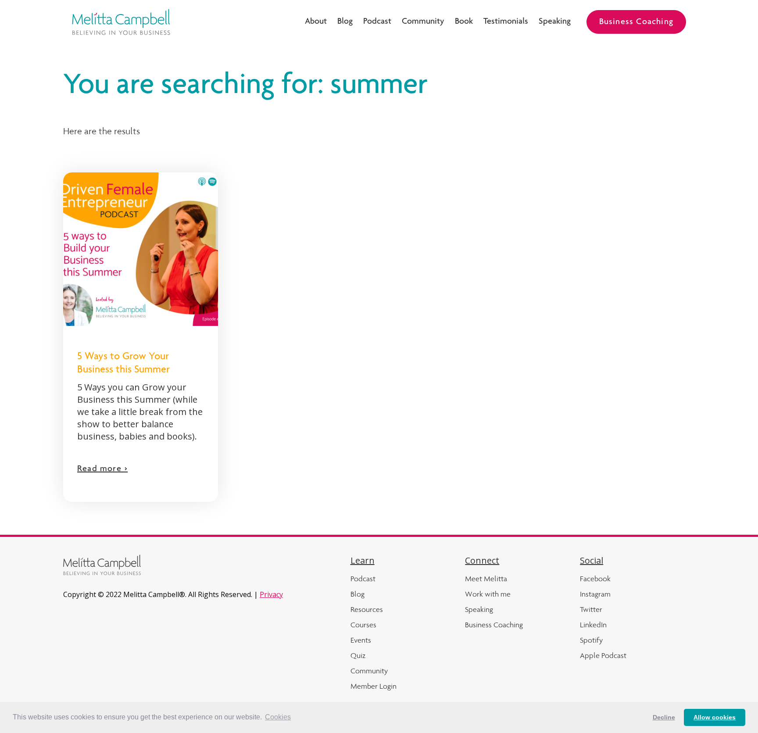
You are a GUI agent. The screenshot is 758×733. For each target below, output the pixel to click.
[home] (121, 22)
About (316, 22)
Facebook (595, 578)
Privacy (271, 594)
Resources (366, 609)
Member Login (373, 686)
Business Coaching (636, 22)
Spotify (591, 640)
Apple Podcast (603, 655)
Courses (363, 624)
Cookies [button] (278, 717)
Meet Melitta (486, 578)
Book (464, 22)
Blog (345, 22)
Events (360, 640)
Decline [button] (664, 717)
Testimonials (505, 22)
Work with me (488, 594)
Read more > (102, 469)
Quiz (357, 655)
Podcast (377, 22)
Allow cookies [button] (715, 717)
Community (423, 22)
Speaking (555, 22)
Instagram (595, 594)
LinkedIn (593, 624)
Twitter (591, 609)
